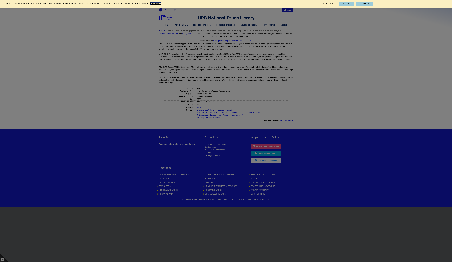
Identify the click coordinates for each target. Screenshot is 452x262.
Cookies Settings (329, 4)
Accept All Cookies (364, 4)
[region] (226, 4)
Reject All (346, 4)
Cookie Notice (156, 3)
